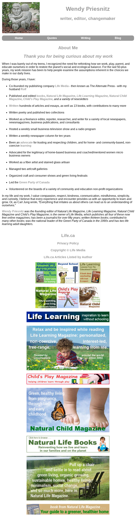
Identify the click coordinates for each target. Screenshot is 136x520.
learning (25, 145)
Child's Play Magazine (38, 99)
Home (19, 38)
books (40, 95)
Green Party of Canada (34, 182)
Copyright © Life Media (68, 250)
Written (14, 105)
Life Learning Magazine (92, 95)
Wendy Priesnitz (13, 211)
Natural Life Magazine (60, 95)
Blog (118, 38)
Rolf (23, 89)
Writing (85, 38)
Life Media (62, 86)
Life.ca (68, 235)
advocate (26, 142)
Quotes (52, 38)
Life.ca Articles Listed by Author (68, 257)
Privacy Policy (68, 243)
